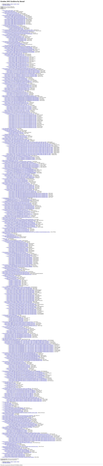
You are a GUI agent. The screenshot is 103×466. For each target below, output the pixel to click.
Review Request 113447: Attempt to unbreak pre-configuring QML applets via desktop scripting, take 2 (20, 397)
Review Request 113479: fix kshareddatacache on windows (13, 428)
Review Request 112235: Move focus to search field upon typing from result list (16, 272)
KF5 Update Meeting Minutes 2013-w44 (10, 443)
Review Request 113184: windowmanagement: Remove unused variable (15, 139)
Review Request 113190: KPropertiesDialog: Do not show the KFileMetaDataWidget (17, 168)
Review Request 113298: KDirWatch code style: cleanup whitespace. (14, 252)
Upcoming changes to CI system (8, 381)
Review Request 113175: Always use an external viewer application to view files (23, 114)
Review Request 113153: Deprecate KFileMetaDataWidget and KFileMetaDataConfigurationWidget (20, 96)
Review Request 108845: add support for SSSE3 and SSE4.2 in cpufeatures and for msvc (18, 321)
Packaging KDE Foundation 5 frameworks (10, 129)
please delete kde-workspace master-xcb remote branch (12, 339)
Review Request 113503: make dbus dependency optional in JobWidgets (15, 449)
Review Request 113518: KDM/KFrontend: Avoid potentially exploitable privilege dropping (18, 457)
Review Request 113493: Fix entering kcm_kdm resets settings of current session (16, 441)
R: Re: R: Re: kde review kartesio (8, 413)
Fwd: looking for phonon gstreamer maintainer (11, 41)
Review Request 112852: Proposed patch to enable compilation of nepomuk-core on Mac (18, 29)
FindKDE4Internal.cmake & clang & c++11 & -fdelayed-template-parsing (15, 198)
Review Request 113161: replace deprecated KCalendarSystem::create (15, 101)
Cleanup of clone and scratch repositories (10, 218)
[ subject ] (11, 461)
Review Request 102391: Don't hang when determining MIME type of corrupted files (17, 418)
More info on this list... (7, 462)
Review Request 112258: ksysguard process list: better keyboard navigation (15, 31)
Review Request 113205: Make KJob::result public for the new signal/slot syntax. (16, 183)
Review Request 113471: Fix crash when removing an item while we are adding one (17, 388)
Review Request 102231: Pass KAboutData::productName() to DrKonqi (15, 417)
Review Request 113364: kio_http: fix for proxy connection (13, 326)
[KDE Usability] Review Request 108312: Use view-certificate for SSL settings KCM (17, 217)
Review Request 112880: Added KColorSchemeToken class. (13, 15)
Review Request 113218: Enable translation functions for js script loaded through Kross (17, 204)
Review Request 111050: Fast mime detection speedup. (12, 409)
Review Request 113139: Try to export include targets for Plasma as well (15, 83)
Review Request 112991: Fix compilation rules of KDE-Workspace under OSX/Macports (18, 221)
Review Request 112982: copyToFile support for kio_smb (12, 53)
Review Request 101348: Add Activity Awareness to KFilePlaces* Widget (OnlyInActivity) (18, 219)
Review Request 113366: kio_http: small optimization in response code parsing (16, 333)
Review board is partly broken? (8, 10)
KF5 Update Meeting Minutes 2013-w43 (10, 338)
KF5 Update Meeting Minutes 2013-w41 (10, 128)
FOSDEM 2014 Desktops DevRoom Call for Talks (11, 447)
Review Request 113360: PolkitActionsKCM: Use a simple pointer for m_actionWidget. (18, 427)
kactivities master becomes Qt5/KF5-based (16, 317)
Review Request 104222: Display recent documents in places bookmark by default (17, 421)
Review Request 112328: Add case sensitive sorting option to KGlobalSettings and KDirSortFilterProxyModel (21, 432)
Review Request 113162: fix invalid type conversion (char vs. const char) (15, 104)
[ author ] (15, 461)
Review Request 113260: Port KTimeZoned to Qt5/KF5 (12, 240)
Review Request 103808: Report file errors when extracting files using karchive (16, 419)
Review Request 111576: (7, 405)
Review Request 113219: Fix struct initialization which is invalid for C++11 (15, 209)
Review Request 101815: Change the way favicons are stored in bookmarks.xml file (17, 416)
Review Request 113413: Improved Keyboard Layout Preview (13, 361)
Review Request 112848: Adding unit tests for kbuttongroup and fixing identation (16, 46)
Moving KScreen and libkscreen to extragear (10, 267)
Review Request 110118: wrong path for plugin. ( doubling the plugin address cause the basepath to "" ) (20, 163)
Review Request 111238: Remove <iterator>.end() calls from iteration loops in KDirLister (18, 415)
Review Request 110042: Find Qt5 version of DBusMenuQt (13, 407)
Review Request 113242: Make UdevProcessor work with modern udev (17, 230)
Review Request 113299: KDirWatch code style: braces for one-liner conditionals (16, 264)
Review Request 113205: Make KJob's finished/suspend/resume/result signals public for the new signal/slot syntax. (28, 193)
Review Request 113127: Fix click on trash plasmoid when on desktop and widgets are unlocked (19, 68)
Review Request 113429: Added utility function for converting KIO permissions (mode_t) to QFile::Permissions (22, 371)
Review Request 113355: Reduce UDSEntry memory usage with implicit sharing (18, 288)
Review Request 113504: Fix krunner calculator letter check (13, 453)
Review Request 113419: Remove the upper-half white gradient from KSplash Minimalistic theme (19, 352)
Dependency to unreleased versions (9, 275)
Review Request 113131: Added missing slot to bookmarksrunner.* (14, 77)
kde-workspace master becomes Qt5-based (10, 12)
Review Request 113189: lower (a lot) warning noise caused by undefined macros (16, 173)
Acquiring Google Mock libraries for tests (10, 25)
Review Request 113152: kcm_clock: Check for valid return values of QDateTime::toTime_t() (19, 95)
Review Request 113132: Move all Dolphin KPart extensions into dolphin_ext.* (16, 80)
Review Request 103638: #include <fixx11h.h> (11, 160)
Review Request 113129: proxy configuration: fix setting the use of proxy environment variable (19, 73)
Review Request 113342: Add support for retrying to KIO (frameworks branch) (16, 273)
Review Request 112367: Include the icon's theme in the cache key (14, 135)
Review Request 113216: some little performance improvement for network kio (16, 201)
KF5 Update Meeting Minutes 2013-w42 (10, 235)
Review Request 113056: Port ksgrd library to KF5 (11, 34)
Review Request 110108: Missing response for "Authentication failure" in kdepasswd (17, 161)
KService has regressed (7, 232)
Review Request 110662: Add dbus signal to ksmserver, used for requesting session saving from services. (20, 446)
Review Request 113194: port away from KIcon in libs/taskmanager (14, 178)
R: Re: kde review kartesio (7, 403)
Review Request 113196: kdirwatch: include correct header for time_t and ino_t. (16, 182)
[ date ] (18, 461)
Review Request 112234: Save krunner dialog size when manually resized (15, 271)
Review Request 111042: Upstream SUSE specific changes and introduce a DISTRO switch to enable (20, 412)
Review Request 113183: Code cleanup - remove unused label (13, 138)
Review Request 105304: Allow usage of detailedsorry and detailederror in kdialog (17, 155)
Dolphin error (5, 238)
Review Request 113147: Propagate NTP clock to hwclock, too (13, 90)
